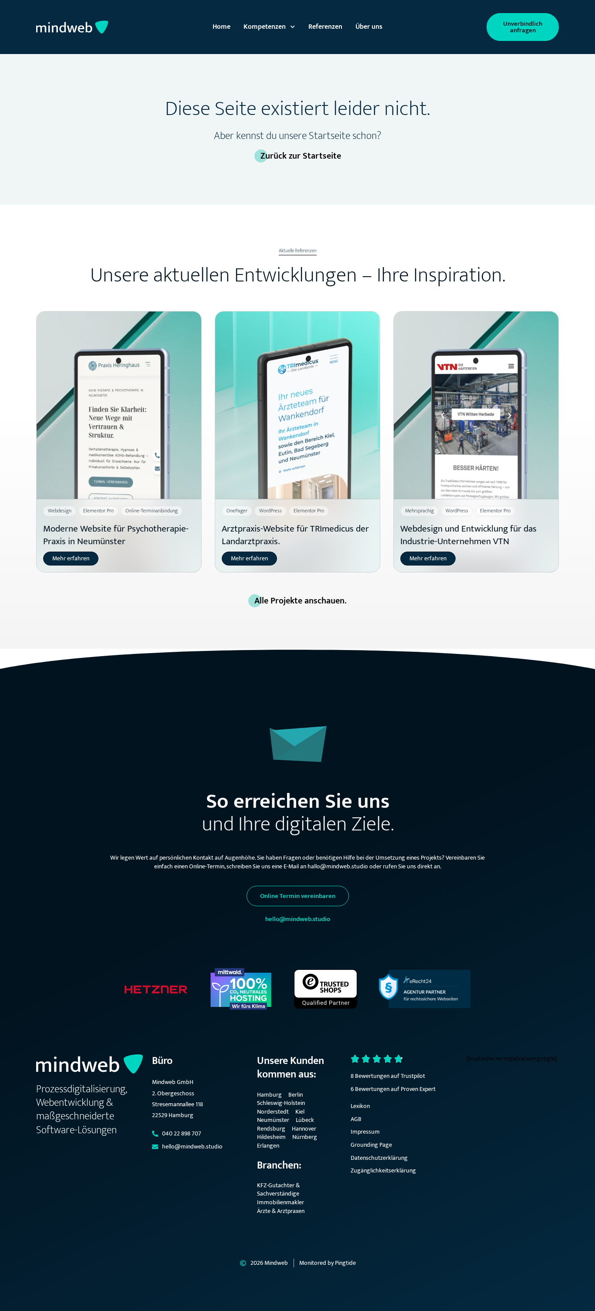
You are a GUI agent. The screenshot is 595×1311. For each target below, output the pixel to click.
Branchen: (279, 1165)
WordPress (270, 510)
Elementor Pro (98, 510)
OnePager (237, 510)
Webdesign (59, 510)
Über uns (368, 27)
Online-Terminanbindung (151, 510)
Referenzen (325, 27)
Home (221, 27)
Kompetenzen (264, 27)
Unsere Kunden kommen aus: (290, 1067)
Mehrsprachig (419, 510)
